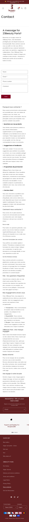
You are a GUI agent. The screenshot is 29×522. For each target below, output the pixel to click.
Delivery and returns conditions (11, 473)
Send (5, 96)
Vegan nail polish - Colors (10, 445)
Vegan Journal (7, 469)
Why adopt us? (7, 456)
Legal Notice (6, 480)
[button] (3, 8)
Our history (6, 466)
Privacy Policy (6, 483)
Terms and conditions (8, 476)
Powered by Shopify (19, 518)
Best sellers (6, 442)
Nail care (5, 449)
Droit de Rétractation (8, 490)
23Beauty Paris (12, 518)
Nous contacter (7, 487)
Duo (4, 452)
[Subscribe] (24, 409)
